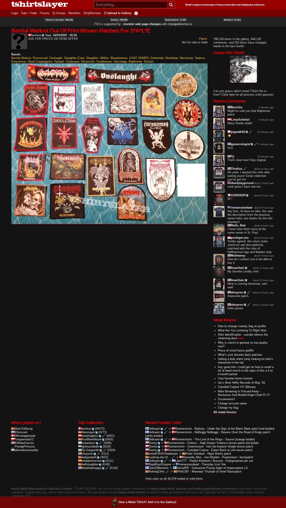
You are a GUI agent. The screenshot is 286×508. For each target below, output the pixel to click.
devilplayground (242, 183)
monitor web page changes (142, 24)
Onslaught (55, 58)
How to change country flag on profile (242, 326)
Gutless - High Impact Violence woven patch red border (223, 443)
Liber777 (180, 460)
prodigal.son (240, 237)
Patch (203, 38)
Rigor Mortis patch (219, 453)
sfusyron (237, 292)
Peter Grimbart (195, 453)
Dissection (88, 61)
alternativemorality (26, 450)
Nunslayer (88, 432)
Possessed (40, 58)
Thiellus (236, 168)
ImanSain (237, 268)
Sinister (149, 61)
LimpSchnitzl (240, 119)
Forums (45, 13)
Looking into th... (159, 457)
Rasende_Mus (192, 457)
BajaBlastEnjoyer (160, 464)
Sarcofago (120, 61)
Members (74, 13)
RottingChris (157, 471)
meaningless (90, 435)
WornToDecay (24, 428)
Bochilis (236, 107)
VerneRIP (183, 468)
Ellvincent (21, 432)
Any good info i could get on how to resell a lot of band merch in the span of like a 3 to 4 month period (246, 370)
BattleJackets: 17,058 (175, 20)
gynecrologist (240, 144)
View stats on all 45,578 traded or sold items (174, 478)
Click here (228, 94)
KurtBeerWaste (91, 439)
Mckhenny (238, 255)
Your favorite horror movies (235, 378)
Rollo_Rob (238, 225)
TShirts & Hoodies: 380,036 (59, 20)
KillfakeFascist (24, 443)
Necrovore (186, 58)
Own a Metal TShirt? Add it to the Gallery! (147, 502)
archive (36, 35)
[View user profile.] (19, 47)
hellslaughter (90, 464)
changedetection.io (180, 24)
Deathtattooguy (91, 468)
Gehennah (157, 58)
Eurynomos (18, 61)
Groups (60, 13)
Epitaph (59, 61)
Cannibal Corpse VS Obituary (237, 387)
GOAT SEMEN (139, 58)
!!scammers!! (226, 399)
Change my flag (228, 407)
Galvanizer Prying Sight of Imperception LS (220, 468)
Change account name (232, 403)
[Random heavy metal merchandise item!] (136, 13)
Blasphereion (119, 58)
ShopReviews (92, 13)
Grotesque (72, 61)
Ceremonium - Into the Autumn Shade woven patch (220, 446)
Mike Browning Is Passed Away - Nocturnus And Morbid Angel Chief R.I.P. (244, 393)
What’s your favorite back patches (240, 354)
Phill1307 (183, 471)
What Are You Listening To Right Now (242, 330)
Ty (232, 156)
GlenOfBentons (159, 468)
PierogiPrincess (25, 446)
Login (14, 13)
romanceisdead (241, 207)
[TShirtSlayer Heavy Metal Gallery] (51, 4)
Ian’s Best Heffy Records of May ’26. (242, 382)
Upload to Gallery (119, 13)
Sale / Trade (29, 13)
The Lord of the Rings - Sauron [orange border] (225, 439)
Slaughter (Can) (74, 58)
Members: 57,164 (232, 20)
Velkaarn (154, 428)
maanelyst (88, 443)
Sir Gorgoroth (90, 450)
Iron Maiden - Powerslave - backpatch (228, 457)
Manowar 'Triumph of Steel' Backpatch (216, 471)
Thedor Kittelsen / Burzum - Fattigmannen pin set (221, 460)
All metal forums (224, 412)
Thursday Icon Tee (214, 464)
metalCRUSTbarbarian (163, 453)
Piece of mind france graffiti (236, 350)
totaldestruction (92, 460)
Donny (153, 443)
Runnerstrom (183, 428)
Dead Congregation (40, 61)
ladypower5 (89, 457)
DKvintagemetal (25, 435)
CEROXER (238, 195)
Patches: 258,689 (119, 20)
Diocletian (171, 58)
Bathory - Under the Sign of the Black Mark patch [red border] (234, 428)
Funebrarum (104, 61)
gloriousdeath (90, 446)
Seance (200, 58)
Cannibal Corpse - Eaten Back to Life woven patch (219, 450)
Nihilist (104, 58)
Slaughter (92, 58)
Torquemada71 (24, 439)
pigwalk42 (238, 132)
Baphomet (135, 61)
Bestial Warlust (21, 58)
